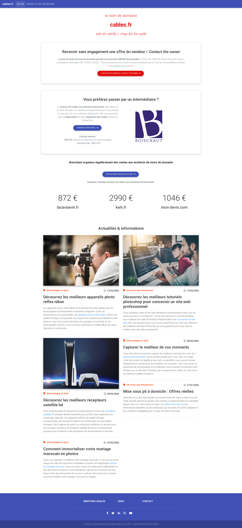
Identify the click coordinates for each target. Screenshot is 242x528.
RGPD (121, 501)
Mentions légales (94, 501)
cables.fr (121, 24)
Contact (147, 501)
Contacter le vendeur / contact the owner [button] (119, 73)
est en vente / (121, 34)
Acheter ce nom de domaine (40, 4)
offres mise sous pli (174, 404)
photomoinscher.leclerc (134, 357)
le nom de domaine (121, 15)
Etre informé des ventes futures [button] (119, 174)
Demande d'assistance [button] (86, 128)
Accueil (21, 3)
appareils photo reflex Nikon (92, 314)
